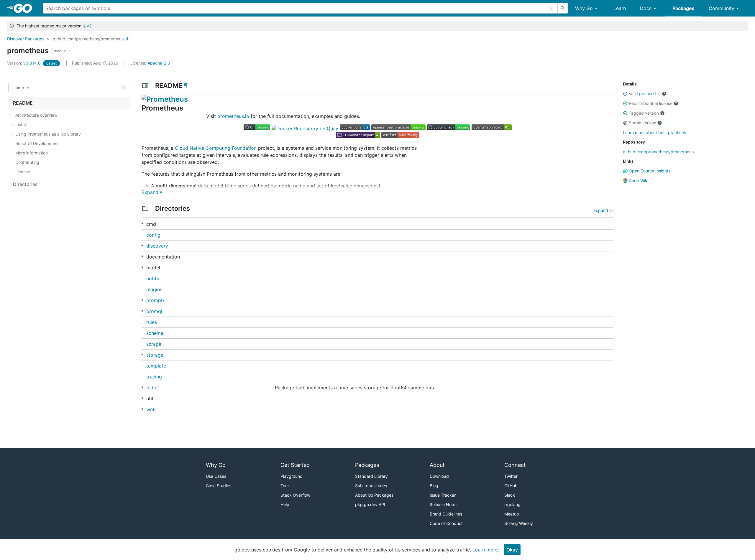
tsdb (151, 388)
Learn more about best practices (654, 132)
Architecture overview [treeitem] (36, 115)
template (156, 366)
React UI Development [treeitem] (37, 143)
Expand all (603, 210)
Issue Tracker (443, 495)
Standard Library (371, 476)
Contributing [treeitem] (27, 162)
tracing (154, 377)
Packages (683, 8)
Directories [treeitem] (25, 184)
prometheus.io (233, 116)
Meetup (511, 513)
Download (439, 476)
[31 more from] (142, 245)
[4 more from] (142, 310)
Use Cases (216, 476)
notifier (154, 278)
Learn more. (485, 550)
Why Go (584, 8)
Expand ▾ (152, 192)
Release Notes (443, 504)
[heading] (25, 8)
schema (154, 333)
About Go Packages (374, 495)
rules (151, 322)
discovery (157, 246)
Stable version (642, 122)
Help (284, 504)
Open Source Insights (649, 170)
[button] (625, 93)
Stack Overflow (295, 495)
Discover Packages (25, 38)
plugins (154, 289)
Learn (619, 8)
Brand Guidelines (446, 513)
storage (154, 355)
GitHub (511, 485)
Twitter (511, 476)
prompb (155, 300)
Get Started (295, 465)
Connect (515, 465)
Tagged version (644, 113)
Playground (291, 476)
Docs (645, 8)
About (437, 465)
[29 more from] (142, 398)
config (153, 235)
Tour (284, 485)
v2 (89, 25)
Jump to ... (23, 87)
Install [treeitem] (21, 124)
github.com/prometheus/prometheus (88, 38)
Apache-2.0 (158, 62)
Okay (512, 550)
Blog (434, 485)
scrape (153, 344)
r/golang (512, 504)
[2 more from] (142, 223)
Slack (509, 495)
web (151, 409)
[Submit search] (562, 8)
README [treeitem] (23, 103)
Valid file (645, 93)
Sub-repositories (371, 485)
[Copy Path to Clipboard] (128, 39)
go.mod (646, 93)
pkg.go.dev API (370, 504)
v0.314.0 (24, 62)
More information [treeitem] (31, 152)
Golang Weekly (518, 523)
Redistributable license (651, 103)
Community (721, 8)
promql (154, 311)
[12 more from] (142, 387)
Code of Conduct (446, 523)
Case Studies (218, 485)
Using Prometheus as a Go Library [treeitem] (48, 133)
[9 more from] (142, 267)
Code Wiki (638, 180)
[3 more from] (142, 256)
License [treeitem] (22, 171)
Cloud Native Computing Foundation (216, 148)
